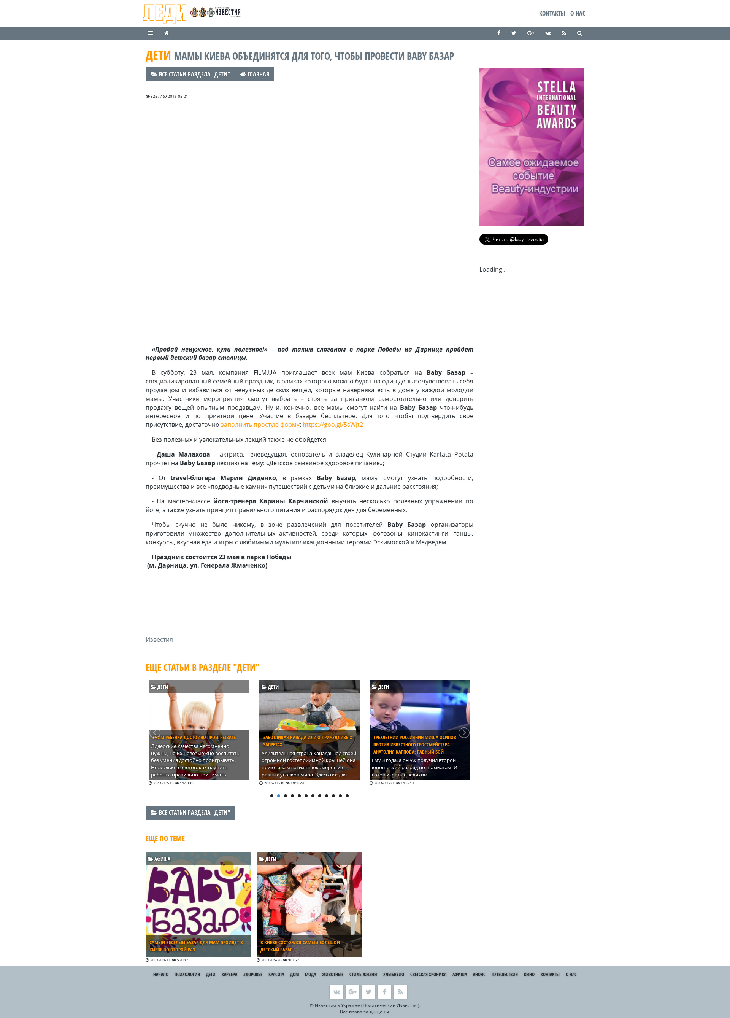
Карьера (229, 974)
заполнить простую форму (260, 424)
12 (347, 795)
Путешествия (505, 974)
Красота (276, 974)
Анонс (479, 974)
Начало (160, 974)
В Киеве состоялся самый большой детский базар (300, 946)
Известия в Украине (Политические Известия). (368, 1005)
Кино (529, 974)
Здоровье (252, 974)
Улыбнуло (393, 974)
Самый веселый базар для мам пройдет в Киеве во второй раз (196, 946)
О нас (577, 13)
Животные (332, 974)
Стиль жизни (363, 974)
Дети (162, 686)
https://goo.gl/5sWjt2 (333, 424)
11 (340, 795)
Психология (187, 974)
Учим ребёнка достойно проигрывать (194, 737)
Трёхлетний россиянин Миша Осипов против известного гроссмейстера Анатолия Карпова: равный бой (414, 744)
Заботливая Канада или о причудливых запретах (307, 741)
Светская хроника (428, 974)
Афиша (161, 859)
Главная (257, 74)
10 (333, 795)
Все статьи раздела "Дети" (193, 74)
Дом (294, 974)
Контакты (552, 13)
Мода (310, 974)
